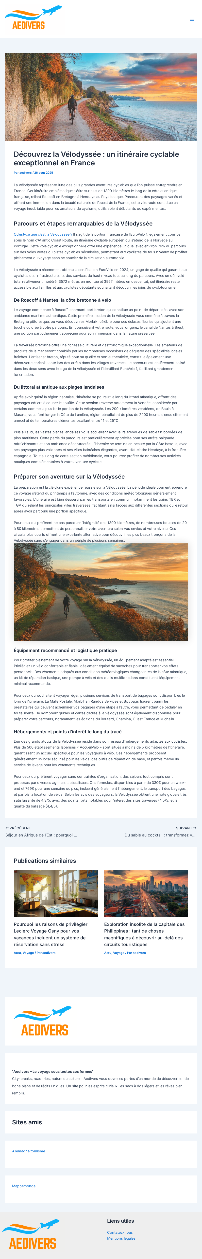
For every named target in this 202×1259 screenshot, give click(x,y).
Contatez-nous (120, 1232)
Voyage (28, 953)
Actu (17, 953)
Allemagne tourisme (28, 1151)
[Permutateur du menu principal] (192, 19)
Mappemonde (23, 1186)
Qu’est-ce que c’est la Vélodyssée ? (43, 234)
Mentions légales (121, 1238)
